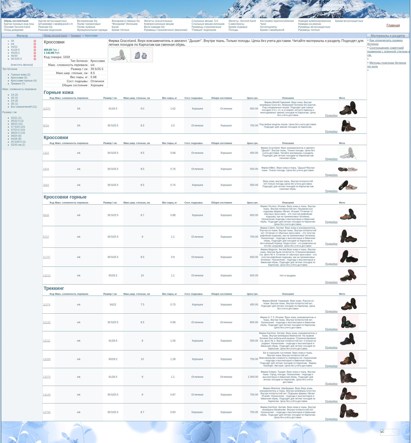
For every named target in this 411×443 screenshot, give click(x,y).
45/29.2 (15, 52)
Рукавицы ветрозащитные (314, 26)
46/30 (14, 55)
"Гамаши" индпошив (204, 29)
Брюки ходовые (238, 26)
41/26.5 (15, 49)
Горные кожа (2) (20, 74)
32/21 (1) (16, 117)
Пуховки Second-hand (17, 26)
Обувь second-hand (55, 35)
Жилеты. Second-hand (242, 20)
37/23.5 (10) (18, 129)
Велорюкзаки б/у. (87, 20)
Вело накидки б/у (154, 26)
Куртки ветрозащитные (52, 20)
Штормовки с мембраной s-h (55, 23)
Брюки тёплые (120, 29)
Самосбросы (236, 23)
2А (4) (14, 100)
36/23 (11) (17, 123)
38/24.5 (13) (18, 132)
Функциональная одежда (92, 29)
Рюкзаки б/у (45, 26)
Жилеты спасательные (158, 20)
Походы (233, 29)
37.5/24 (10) (18, 126)
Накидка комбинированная (314, 20)
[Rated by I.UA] (389, 434)
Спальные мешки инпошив (208, 23)
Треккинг (76, 35)
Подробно (331, 115)
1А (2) (14, 94)
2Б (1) (14, 103)
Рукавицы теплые (309, 29)
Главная (393, 25)
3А (12, 40)
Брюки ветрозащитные (349, 20)
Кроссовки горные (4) (24, 80)
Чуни (263, 23)
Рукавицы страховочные (206, 26)
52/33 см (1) (18, 144)
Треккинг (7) (18, 83)
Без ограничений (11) (24, 106)
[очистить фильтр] (22, 64)
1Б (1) (14, 97)
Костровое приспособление (277, 20)
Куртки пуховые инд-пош (19, 23)
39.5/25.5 (16, 58)
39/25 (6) (16, 135)
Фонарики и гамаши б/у (126, 20)
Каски (115, 26)
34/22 (14, 46)
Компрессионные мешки (159, 23)
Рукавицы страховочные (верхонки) (165, 29)
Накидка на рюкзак (309, 23)
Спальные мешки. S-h (205, 20)
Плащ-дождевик (13, 29)
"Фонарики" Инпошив (124, 23)
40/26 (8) (16, 138)
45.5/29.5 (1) (18, 141)
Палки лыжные (86, 26)
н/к (12, 43)
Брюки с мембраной (272, 29)
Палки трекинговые (89, 23)
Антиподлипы (268, 26)
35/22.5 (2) (17, 120)
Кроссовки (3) (19, 77)
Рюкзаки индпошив (49, 29)
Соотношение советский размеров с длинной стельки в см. (388, 51)
